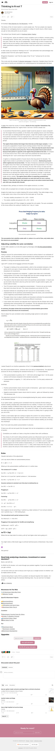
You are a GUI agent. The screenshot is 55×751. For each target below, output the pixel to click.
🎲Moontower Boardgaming (9, 631)
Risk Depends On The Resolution (18, 23)
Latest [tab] (6, 685)
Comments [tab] (4, 667)
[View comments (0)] (8, 16)
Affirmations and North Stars (11, 605)
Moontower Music (8, 627)
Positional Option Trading (29, 34)
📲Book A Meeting (6, 583)
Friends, (3, 700)
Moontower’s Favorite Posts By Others (14, 614)
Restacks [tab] (11, 667)
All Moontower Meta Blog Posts (12, 592)
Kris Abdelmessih (8, 12)
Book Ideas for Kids (8, 620)
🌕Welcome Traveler (7, 594)
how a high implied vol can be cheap (12, 707)
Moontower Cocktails (9, 629)
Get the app (34, 744)
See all (4, 716)
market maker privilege (8, 698)
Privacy (27, 741)
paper (4, 125)
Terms (31, 741)
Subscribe (45, 2)
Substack (20, 748)
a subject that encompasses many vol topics (12, 691)
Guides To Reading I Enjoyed (11, 616)
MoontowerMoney (8, 601)
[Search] (52, 685)
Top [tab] (3, 685)
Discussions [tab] (12, 685)
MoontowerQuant (8, 603)
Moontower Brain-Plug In (10, 607)
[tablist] (7, 667)
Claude (19, 263)
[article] (27, 692)
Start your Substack (24, 744)
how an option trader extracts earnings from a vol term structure (20, 689)
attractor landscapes (25, 61)
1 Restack (18, 652)
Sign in (51, 2)
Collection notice (38, 741)
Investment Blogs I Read (10, 618)
